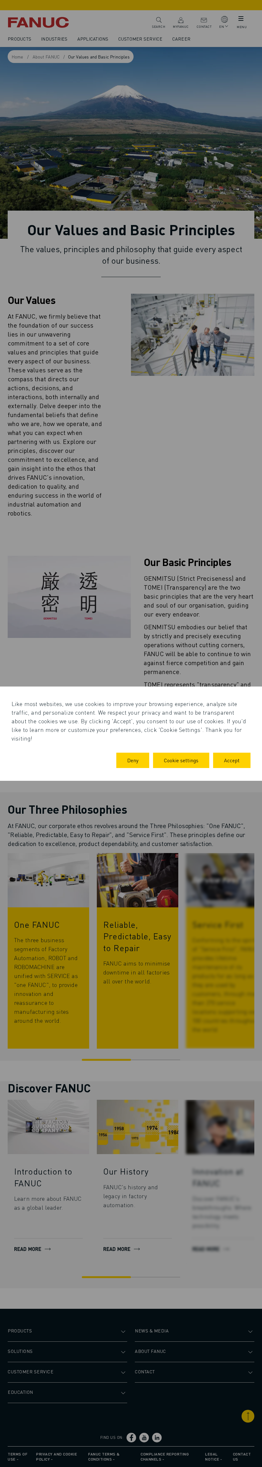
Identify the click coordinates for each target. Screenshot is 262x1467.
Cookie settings (181, 760)
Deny (132, 760)
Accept (232, 760)
